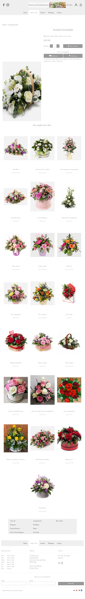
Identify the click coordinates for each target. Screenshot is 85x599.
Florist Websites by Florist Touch (12, 590)
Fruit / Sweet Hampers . (17, 532)
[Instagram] (7, 5)
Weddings (36, 525)
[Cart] (81, 5)
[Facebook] (3, 5)
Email (31, 581)
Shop (4, 24)
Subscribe (71, 583)
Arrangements (13, 24)
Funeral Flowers (15, 528)
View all (12, 521)
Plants (35, 528)
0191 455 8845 (67, 5)
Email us (60, 558)
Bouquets (13, 525)
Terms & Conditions (36, 566)
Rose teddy (59, 521)
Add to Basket (73, 46)
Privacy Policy (34, 568)
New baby (36, 532)
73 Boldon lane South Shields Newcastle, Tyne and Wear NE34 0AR (37, 559)
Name (3, 581)
